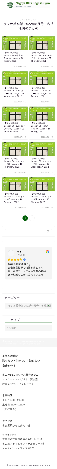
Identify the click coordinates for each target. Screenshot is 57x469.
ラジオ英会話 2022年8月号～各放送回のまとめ (23, 344)
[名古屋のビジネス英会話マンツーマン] (28, 6)
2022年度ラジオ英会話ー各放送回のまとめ (29, 341)
